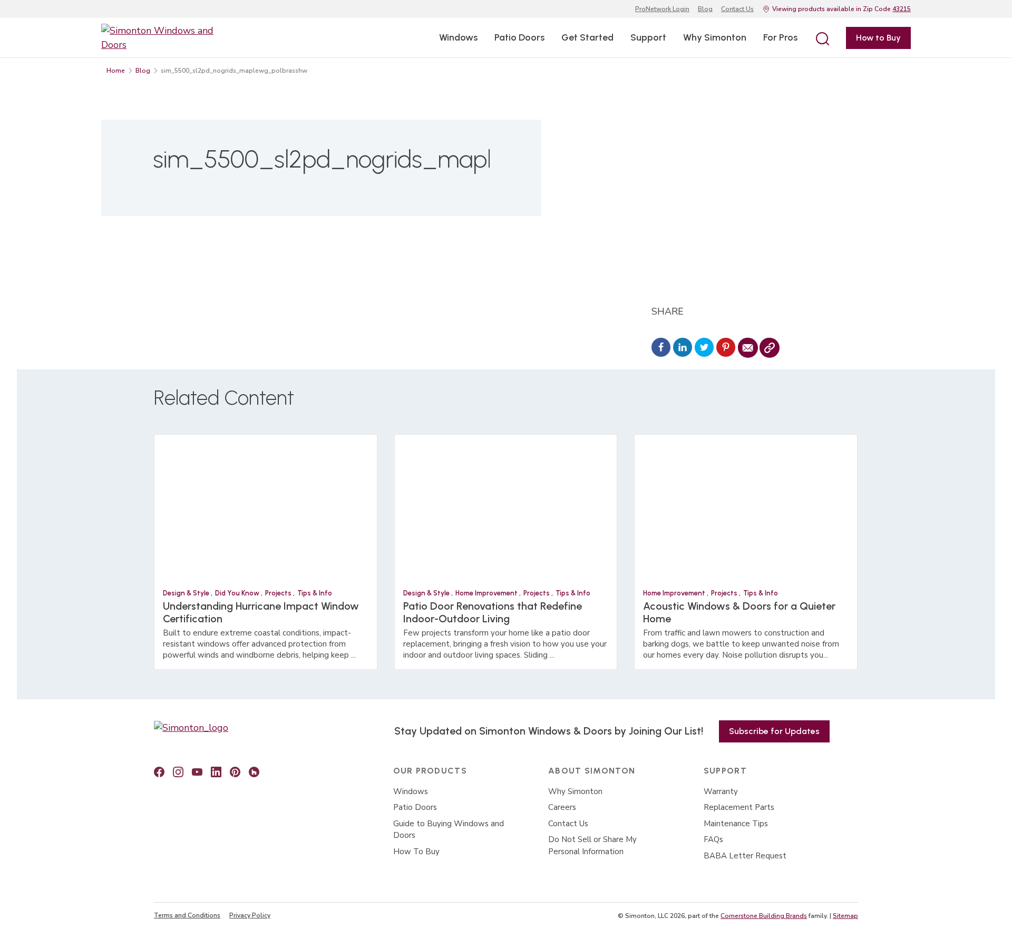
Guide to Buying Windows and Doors (448, 829)
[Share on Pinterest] (725, 348)
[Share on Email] (747, 348)
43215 (901, 9)
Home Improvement (487, 593)
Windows (458, 37)
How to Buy (878, 38)
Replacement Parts (739, 807)
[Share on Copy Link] (769, 348)
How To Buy (416, 851)
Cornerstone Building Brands (764, 916)
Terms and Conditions (187, 915)
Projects (279, 593)
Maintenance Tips (736, 823)
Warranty (721, 791)
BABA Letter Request (745, 855)
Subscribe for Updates (774, 731)
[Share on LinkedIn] (682, 348)
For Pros (780, 37)
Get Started (587, 37)
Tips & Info (314, 593)
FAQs (713, 839)
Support (648, 37)
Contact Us (737, 9)
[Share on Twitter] (704, 348)
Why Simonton (714, 37)
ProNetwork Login (662, 9)
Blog (705, 9)
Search (821, 38)
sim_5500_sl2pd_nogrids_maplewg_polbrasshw (234, 70)
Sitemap (845, 916)
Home (115, 70)
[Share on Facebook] (660, 348)
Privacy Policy (249, 915)
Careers (562, 807)
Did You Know (238, 593)
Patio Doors (519, 37)
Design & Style (187, 593)
